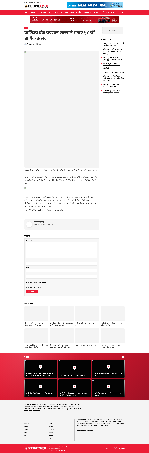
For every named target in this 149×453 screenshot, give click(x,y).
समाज (66, 12)
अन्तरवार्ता (86, 12)
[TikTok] (115, 448)
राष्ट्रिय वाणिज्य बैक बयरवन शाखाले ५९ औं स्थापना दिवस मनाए (112, 346)
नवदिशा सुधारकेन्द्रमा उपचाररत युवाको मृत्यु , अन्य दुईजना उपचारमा (113, 59)
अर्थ (61, 12)
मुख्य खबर (43, 12)
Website (28, 274)
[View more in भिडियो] (123, 357)
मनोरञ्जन (104, 12)
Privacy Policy (106, 449)
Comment (29, 241)
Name (28, 261)
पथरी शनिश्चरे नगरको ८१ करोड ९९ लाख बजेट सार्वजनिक (112, 324)
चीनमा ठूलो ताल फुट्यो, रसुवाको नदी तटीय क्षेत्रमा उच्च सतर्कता (113, 44)
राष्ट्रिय (56, 12)
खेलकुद (95, 12)
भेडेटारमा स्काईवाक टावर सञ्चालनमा (85, 345)
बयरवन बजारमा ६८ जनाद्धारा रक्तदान (113, 72)
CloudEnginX (63, 450)
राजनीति (78, 12)
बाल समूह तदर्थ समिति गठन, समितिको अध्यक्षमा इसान (111, 86)
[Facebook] (111, 448)
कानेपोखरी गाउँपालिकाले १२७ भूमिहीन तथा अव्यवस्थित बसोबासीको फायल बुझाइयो (113, 78)
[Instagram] (119, 448)
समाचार (26, 427)
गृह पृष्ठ (35, 12)
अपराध (72, 12)
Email (27, 267)
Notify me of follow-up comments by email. (36, 282)
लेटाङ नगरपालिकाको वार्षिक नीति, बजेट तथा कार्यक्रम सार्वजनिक (36, 346)
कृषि (112, 12)
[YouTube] (123, 448)
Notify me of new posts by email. (34, 287)
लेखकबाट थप (38, 227)
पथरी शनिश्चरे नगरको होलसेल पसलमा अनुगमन (86, 324)
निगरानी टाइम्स (30, 44)
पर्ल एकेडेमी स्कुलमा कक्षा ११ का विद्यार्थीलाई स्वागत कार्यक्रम (112, 92)
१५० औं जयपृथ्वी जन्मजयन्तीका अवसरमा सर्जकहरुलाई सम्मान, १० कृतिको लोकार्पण (112, 66)
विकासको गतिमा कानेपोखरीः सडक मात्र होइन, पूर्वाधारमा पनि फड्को (35, 324)
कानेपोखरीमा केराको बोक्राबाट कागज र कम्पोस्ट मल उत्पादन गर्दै (61, 324)
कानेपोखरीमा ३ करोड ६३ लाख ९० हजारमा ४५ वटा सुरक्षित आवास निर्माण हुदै (112, 51)
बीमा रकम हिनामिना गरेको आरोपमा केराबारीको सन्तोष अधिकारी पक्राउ (60, 346)
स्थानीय (50, 12)
